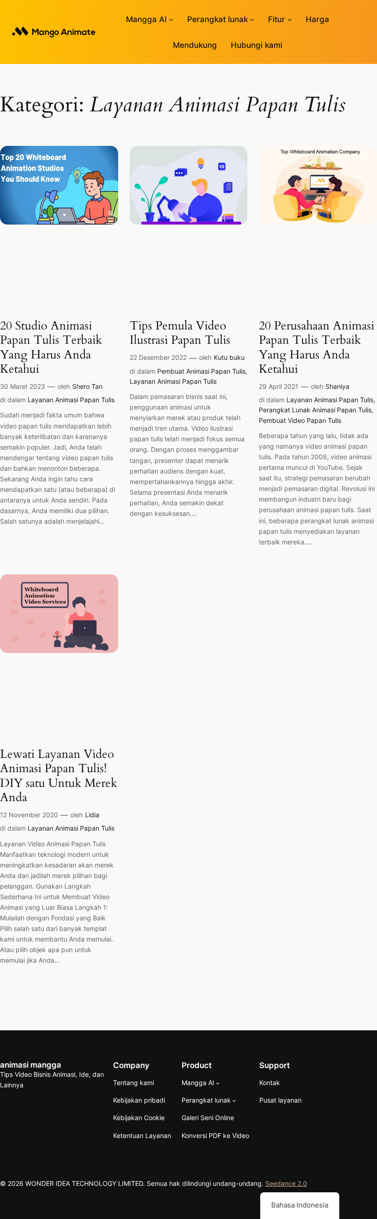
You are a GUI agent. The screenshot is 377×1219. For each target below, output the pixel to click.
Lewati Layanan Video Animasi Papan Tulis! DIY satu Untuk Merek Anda (58, 775)
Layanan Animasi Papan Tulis (71, 400)
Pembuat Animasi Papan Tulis (201, 371)
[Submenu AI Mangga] (171, 19)
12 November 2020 (29, 815)
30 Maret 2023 (22, 386)
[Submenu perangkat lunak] (252, 19)
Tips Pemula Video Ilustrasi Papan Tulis (180, 332)
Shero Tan (87, 386)
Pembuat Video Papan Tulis (300, 420)
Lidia (92, 815)
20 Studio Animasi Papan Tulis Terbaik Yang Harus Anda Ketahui (51, 347)
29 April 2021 (278, 386)
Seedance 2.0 (286, 1183)
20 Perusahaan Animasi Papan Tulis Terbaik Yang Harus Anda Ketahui (316, 347)
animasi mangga (30, 1064)
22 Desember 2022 (158, 357)
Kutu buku (229, 357)
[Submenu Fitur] (289, 19)
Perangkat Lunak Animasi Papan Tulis (315, 410)
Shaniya (337, 386)
